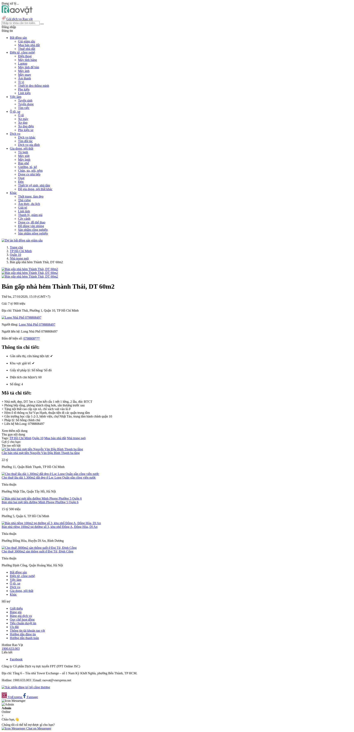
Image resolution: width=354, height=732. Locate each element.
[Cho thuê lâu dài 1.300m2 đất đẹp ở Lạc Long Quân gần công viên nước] (50, 474)
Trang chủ (16, 247)
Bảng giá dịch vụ (21, 616)
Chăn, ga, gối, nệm (30, 170)
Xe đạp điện (26, 126)
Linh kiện (24, 93)
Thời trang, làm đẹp (30, 196)
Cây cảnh (24, 218)
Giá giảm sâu (26, 41)
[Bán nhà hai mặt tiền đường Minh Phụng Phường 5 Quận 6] (42, 498)
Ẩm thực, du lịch (29, 204)
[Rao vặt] (17, 13)
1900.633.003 (11, 648)
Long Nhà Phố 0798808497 (37, 324)
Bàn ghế (23, 163)
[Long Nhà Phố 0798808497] (21, 317)
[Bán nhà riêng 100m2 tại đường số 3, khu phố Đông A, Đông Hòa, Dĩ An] (51, 523)
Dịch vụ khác (26, 137)
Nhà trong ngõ (19, 258)
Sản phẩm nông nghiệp (33, 233)
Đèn (21, 181)
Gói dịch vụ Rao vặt (19, 19)
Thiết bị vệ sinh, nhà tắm (34, 185)
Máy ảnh (24, 71)
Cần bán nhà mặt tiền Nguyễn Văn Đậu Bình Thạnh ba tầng (41, 453)
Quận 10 (15, 254)
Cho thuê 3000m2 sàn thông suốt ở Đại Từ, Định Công (37, 551)
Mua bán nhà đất (29, 45)
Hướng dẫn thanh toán (24, 638)
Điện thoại (25, 56)
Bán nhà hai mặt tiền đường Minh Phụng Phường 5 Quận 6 (40, 502)
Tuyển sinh (25, 100)
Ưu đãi (14, 627)
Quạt (21, 178)
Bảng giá (16, 612)
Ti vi (21, 82)
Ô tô (21, 115)
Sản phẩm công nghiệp (33, 229)
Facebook (16, 659)
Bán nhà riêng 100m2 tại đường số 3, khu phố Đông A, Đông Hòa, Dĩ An (50, 526)
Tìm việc (24, 108)
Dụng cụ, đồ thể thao (31, 222)
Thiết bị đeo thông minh (33, 85)
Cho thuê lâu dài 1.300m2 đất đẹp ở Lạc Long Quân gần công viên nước (49, 477)
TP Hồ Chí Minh (21, 251)
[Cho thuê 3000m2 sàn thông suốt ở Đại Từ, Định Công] (39, 547)
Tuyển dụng (26, 104)
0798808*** (31, 338)
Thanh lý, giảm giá (30, 215)
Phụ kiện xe (25, 130)
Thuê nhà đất (26, 48)
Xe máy (23, 119)
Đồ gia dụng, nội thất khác (35, 189)
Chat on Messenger (38, 728)
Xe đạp (22, 122)
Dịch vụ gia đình (29, 144)
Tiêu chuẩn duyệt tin (23, 623)
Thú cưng (24, 200)
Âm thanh (24, 78)
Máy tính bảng (27, 60)
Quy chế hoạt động (22, 619)
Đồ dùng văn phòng (31, 226)
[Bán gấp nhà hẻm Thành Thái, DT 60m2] (30, 269)
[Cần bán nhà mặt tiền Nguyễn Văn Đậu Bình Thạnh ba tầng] (42, 449)
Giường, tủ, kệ (27, 167)
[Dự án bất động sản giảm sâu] (22, 240)
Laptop (22, 63)
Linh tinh (24, 211)
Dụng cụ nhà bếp (29, 174)
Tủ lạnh (23, 152)
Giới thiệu (16, 608)
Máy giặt (24, 156)
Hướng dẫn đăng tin (23, 634)
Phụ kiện (24, 89)
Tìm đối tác (25, 141)
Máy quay (24, 74)
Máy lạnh (24, 159)
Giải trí (22, 207)
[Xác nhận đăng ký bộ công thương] (26, 687)
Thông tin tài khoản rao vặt (27, 630)
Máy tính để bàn (28, 67)
